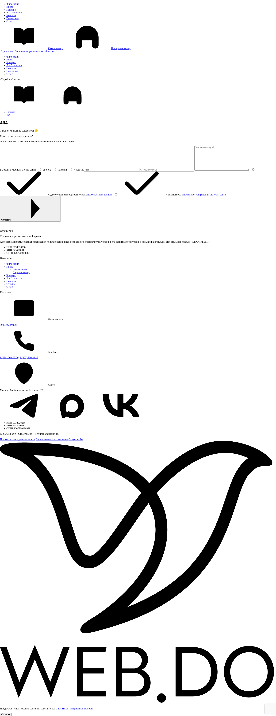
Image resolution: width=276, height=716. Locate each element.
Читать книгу (20, 269)
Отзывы (10, 284)
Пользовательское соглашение (52, 439)
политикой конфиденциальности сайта (204, 194)
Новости (11, 15)
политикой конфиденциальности (75, 708)
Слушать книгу (21, 272)
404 (8, 114)
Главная (10, 112)
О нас (9, 21)
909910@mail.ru (8, 324)
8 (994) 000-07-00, (9, 357)
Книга (9, 6)
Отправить (6, 220)
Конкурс (11, 9)
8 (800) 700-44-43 (29, 357)
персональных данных (99, 194)
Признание (12, 18)
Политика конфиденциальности (17, 439)
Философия (12, 4)
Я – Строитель (14, 12)
